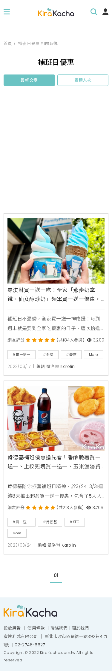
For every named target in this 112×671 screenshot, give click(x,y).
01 (56, 575)
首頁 (8, 44)
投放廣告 (12, 628)
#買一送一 (21, 354)
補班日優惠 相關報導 (38, 44)
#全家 (48, 354)
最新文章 (29, 80)
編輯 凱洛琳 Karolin (55, 366)
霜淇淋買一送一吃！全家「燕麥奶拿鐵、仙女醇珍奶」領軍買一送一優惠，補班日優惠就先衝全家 (54, 295)
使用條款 (36, 628)
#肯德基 (50, 521)
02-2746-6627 (30, 645)
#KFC (74, 521)
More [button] (93, 354)
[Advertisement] (56, 154)
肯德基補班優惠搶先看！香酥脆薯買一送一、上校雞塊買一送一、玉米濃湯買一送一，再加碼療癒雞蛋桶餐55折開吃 (54, 462)
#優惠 (71, 354)
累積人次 (82, 80)
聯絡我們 (58, 628)
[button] (7, 12)
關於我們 (80, 628)
